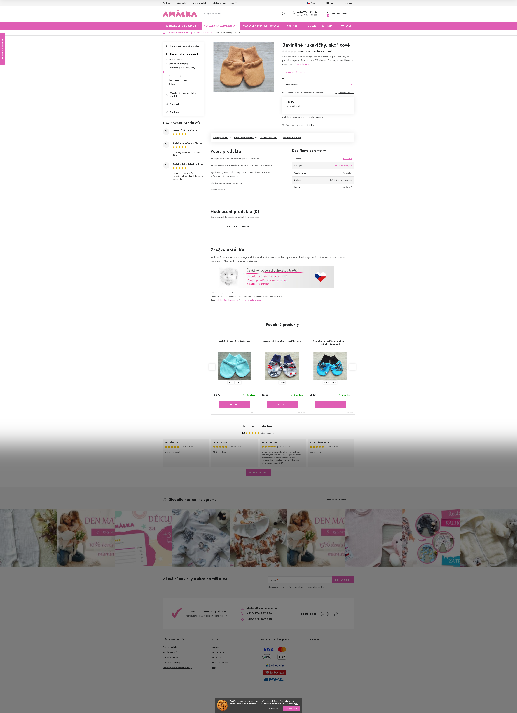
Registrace (347, 2)
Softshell (174, 104)
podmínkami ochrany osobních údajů (308, 587)
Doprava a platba (200, 2)
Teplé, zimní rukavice (178, 80)
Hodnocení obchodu (258, 426)
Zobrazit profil (337, 499)
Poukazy (174, 112)
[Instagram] (329, 614)
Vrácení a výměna (170, 657)
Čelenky (172, 84)
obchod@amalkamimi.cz (261, 608)
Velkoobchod (217, 657)
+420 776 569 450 (259, 619)
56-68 (231, 382)
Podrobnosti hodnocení (322, 51)
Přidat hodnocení (239, 226)
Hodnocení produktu (244, 137)
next (352, 367)
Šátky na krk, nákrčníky (178, 63)
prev (212, 367)
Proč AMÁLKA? (181, 2)
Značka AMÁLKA (268, 137)
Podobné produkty (292, 137)
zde (296, 703)
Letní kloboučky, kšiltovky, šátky (182, 67)
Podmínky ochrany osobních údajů (177, 667)
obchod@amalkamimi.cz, (227, 300)
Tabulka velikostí (219, 2)
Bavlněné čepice (176, 59)
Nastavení (273, 708)
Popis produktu (220, 137)
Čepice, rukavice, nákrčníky (185, 53)
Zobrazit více (258, 472)
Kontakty (166, 2)
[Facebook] (323, 614)
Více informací (302, 63)
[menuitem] (182, 26)
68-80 (238, 382)
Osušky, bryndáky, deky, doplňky (183, 94)
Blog (214, 667)
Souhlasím (293, 708)
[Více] (346, 26)
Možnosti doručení (346, 92)
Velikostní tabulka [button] (296, 72)
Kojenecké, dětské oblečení (185, 46)
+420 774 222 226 (307, 12)
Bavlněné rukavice (178, 71)
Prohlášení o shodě (220, 662)
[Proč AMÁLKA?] (272, 276)
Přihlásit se (343, 580)
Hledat (283, 13)
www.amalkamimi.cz (252, 300)
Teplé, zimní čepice (177, 75)
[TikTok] (336, 614)
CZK (313, 2)
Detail (234, 404)
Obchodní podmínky (171, 662)
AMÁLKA (319, 117)
